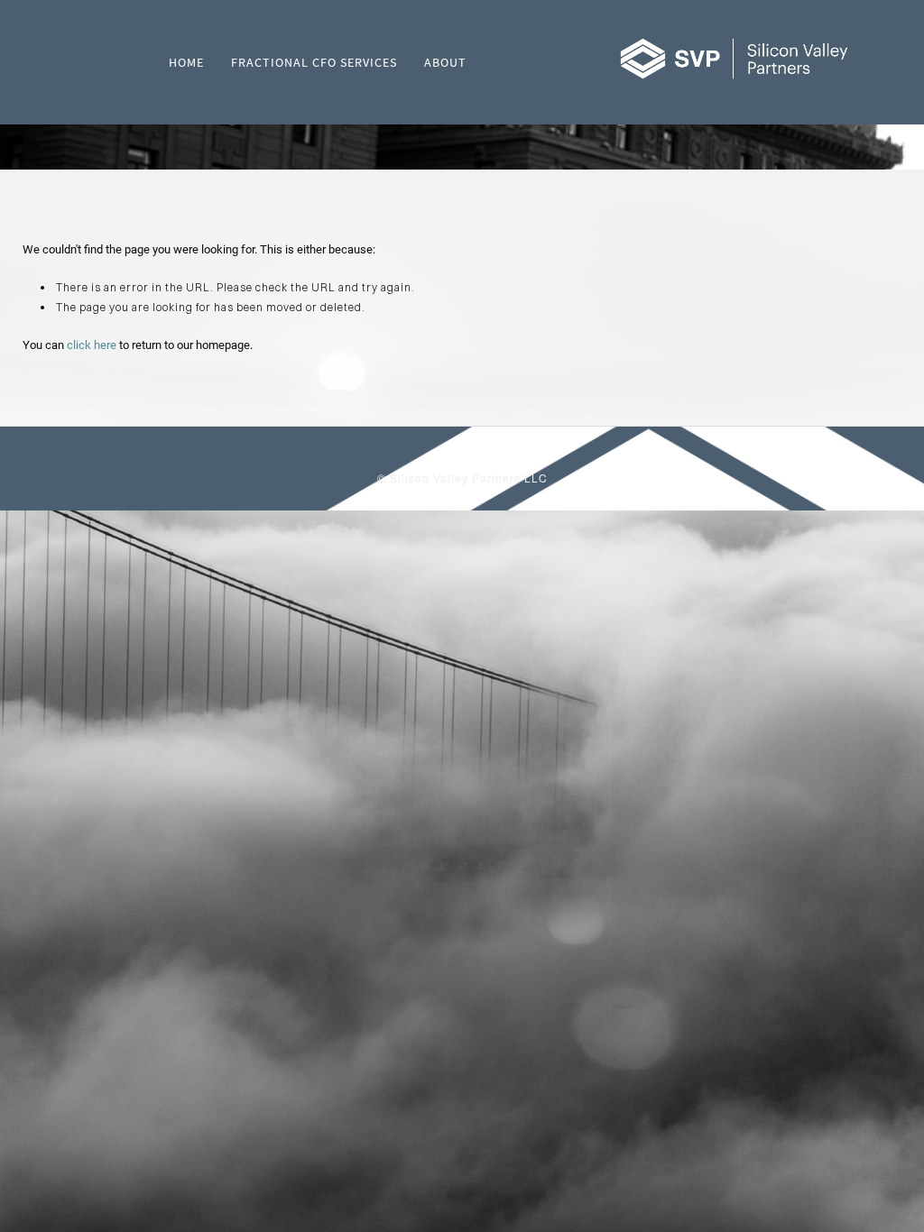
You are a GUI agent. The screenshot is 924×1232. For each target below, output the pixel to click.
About (445, 62)
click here (91, 345)
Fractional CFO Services (314, 62)
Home (186, 62)
